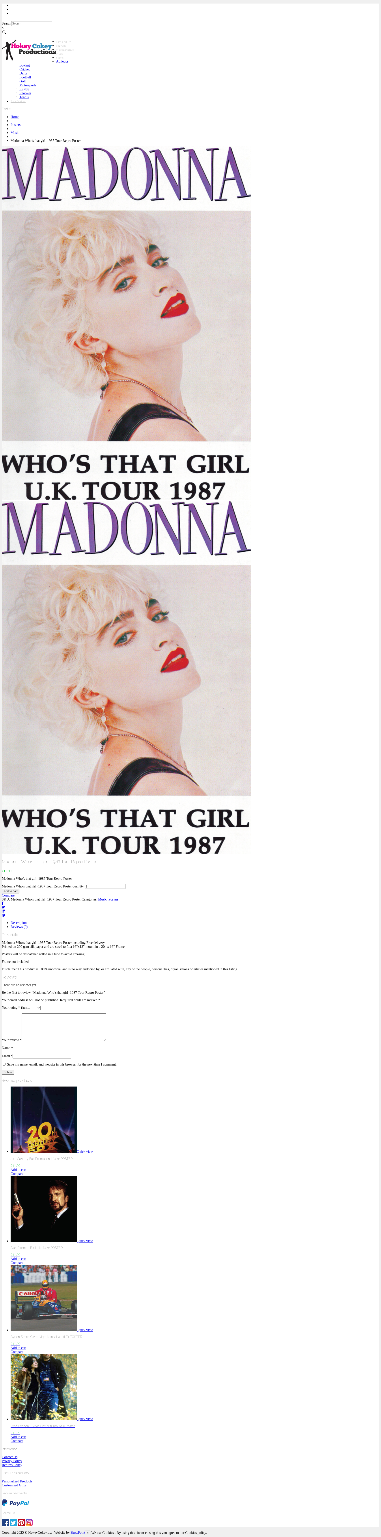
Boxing (24, 65)
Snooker (25, 93)
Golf (22, 81)
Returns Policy (12, 1465)
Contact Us (9, 1457)
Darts (23, 73)
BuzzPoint (78, 1532)
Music (59, 53)
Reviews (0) (19, 927)
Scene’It (61, 45)
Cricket (24, 69)
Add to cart (11, 891)
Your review (12, 1040)
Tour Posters (18, 101)
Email (7, 1056)
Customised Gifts (14, 1485)
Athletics (62, 61)
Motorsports (27, 85)
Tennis (24, 97)
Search (6, 23)
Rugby (24, 89)
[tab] (195, 923)
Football (25, 77)
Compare (8, 895)
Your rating (11, 1007)
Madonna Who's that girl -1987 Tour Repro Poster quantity (43, 886)
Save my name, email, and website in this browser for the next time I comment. (62, 1064)
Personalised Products (17, 1481)
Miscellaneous (65, 49)
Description (19, 923)
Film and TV (63, 41)
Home (15, 117)
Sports (60, 57)
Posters (16, 125)
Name (7, 1048)
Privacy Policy (12, 1461)
